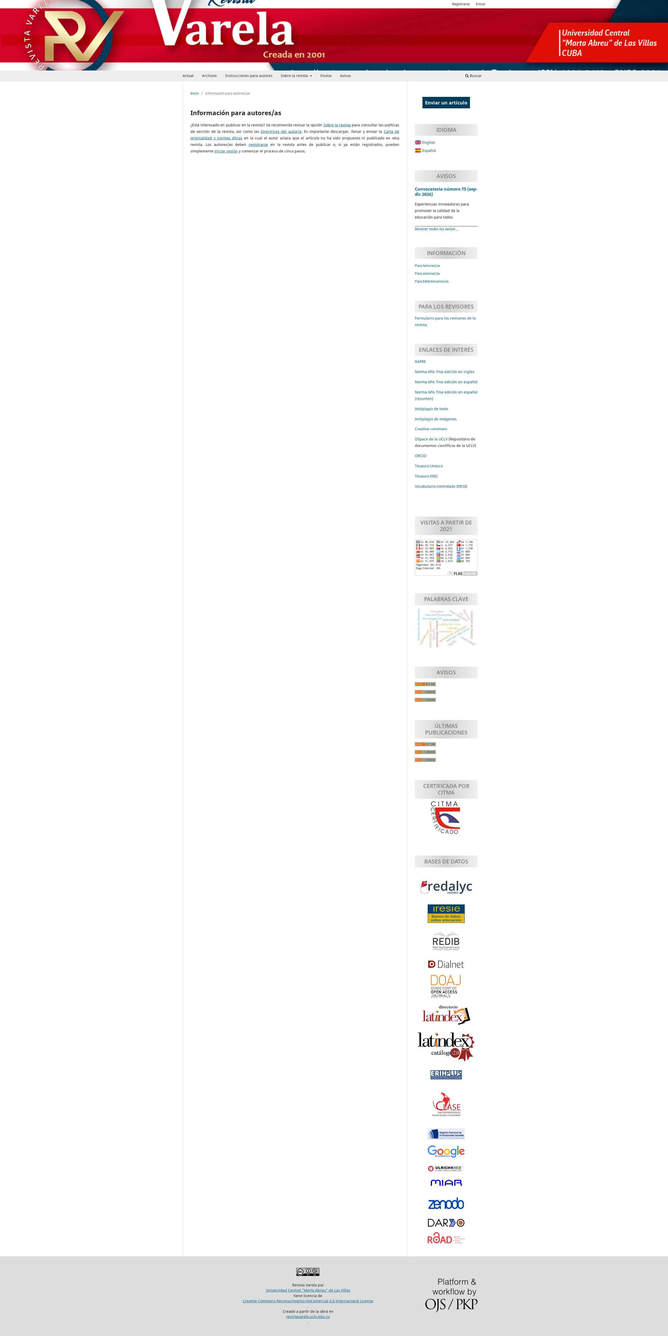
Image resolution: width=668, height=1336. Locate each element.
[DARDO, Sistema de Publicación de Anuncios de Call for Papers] (446, 1225)
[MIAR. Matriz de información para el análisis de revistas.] (446, 1185)
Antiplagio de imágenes (436, 418)
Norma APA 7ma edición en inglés (444, 371)
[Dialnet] (446, 967)
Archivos (209, 75)
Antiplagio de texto (431, 408)
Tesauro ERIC (426, 476)
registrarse (258, 144)
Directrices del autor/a (281, 131)
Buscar (475, 75)
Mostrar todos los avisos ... (437, 228)
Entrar (480, 4)
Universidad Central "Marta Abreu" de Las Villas (308, 1290)
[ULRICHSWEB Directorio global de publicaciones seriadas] (446, 1171)
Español (428, 150)
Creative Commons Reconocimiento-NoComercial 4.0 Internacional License (308, 1300)
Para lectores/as (427, 265)
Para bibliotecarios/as (432, 281)
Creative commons (431, 428)
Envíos (326, 75)
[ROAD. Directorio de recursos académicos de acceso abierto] (446, 1240)
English (428, 142)
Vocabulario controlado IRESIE (441, 486)
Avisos (345, 75)
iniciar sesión (226, 151)
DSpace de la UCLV (432, 439)
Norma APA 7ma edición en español (446, 381)
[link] (426, 476)
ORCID (420, 455)
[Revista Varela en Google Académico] (446, 1154)
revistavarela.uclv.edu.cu (308, 1316)
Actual (188, 75)
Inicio (194, 93)
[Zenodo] (446, 1206)
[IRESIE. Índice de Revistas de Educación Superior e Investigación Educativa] (446, 916)
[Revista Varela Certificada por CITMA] (446, 817)
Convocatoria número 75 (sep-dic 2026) (446, 191)
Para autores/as (427, 273)
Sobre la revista (295, 75)
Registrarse (461, 4)
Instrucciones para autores (248, 75)
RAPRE (420, 361)
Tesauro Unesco (429, 465)
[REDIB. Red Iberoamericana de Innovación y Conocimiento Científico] (446, 944)
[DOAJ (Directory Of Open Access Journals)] (446, 988)
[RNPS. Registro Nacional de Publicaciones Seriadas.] (446, 1136)
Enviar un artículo (446, 102)
